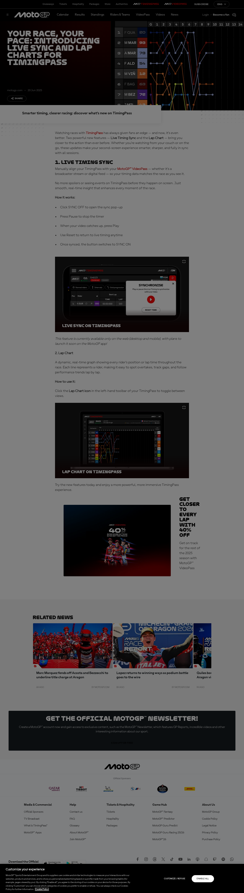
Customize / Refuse (174, 879)
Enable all (203, 879)
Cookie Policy (41, 889)
